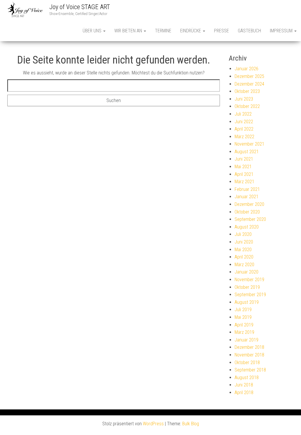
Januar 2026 (246, 68)
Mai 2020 (243, 249)
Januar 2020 (246, 272)
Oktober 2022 (247, 106)
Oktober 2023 (247, 91)
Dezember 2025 (249, 76)
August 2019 (247, 302)
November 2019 (249, 279)
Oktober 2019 (247, 287)
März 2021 (244, 181)
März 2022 (244, 136)
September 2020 (250, 219)
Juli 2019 (243, 309)
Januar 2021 (246, 196)
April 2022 (244, 129)
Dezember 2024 (249, 84)
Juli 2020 (243, 234)
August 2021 (247, 151)
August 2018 (247, 377)
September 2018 (250, 370)
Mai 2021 (243, 166)
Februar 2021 (247, 189)
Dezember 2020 (249, 204)
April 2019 (244, 325)
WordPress (153, 423)
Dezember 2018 (249, 347)
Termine (163, 31)
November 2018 (249, 355)
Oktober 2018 (247, 362)
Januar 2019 (246, 340)
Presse (221, 31)
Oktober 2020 (247, 212)
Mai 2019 (243, 317)
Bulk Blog (190, 423)
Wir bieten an (128, 31)
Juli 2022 (243, 114)
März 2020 (244, 264)
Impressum (282, 31)
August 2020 (247, 227)
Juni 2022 (244, 121)
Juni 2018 (244, 385)
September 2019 (250, 294)
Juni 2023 (244, 99)
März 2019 (244, 332)
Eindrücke (191, 31)
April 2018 (244, 392)
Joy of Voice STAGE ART (79, 7)
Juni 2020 (244, 242)
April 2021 (244, 174)
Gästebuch (249, 31)
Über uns (93, 31)
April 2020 (244, 257)
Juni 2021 (244, 159)
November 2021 (249, 144)
